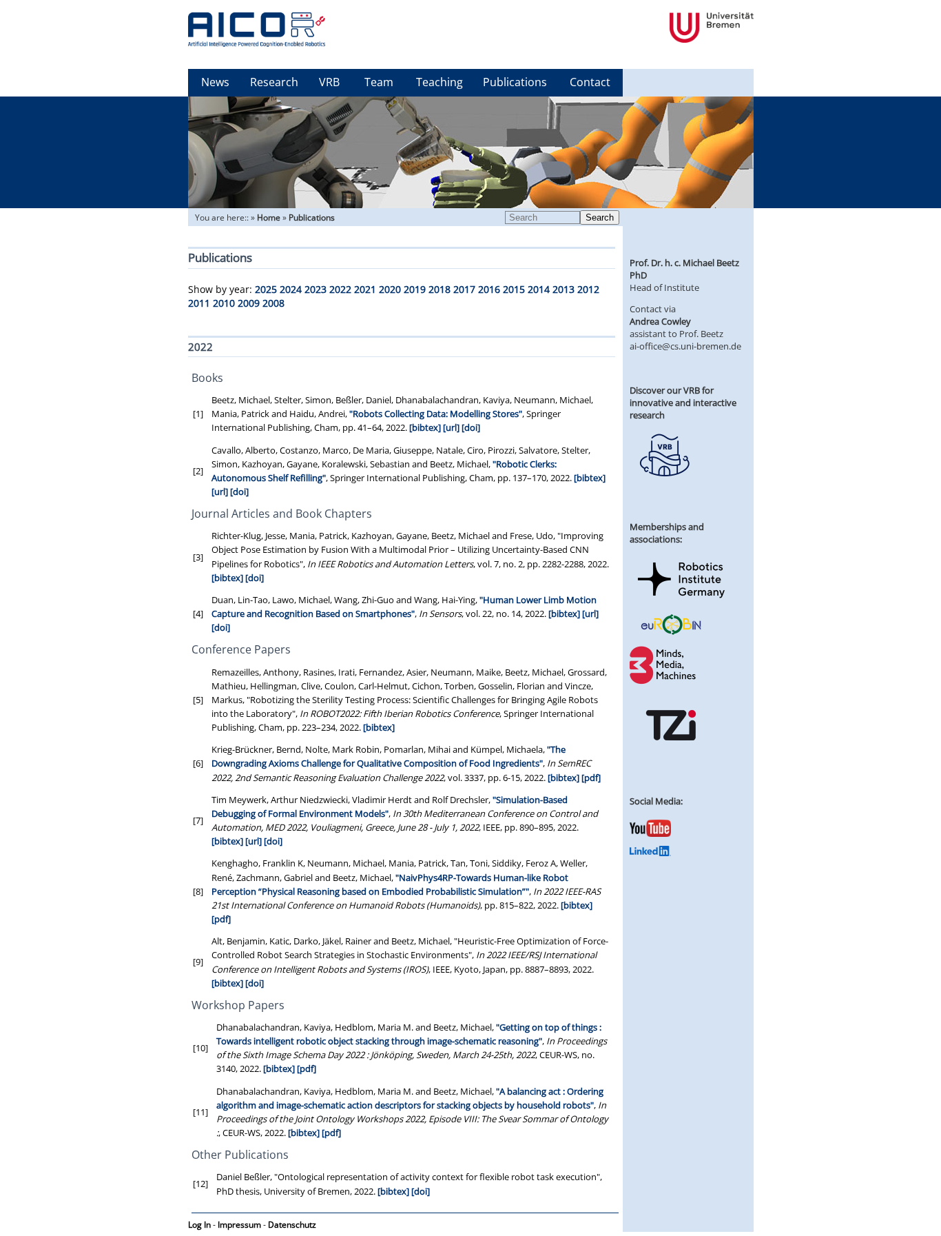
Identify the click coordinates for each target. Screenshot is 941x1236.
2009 (249, 303)
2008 (273, 303)
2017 (464, 289)
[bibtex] (425, 427)
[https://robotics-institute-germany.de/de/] (681, 600)
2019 (415, 289)
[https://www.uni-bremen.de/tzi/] (671, 753)
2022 (340, 289)
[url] (451, 427)
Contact (590, 82)
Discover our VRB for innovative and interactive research (683, 402)
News (215, 82)
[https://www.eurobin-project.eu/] (671, 633)
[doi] (471, 427)
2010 (224, 303)
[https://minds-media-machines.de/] (664, 682)
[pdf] (591, 777)
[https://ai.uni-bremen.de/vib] (664, 486)
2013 (563, 289)
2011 (199, 303)
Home (268, 217)
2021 (365, 289)
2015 (514, 289)
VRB (329, 82)
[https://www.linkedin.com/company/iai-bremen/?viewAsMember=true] (650, 853)
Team (378, 82)
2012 (588, 289)
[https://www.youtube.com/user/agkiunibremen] (650, 833)
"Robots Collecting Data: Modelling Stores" (435, 413)
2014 (539, 289)
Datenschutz (292, 1224)
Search (600, 217)
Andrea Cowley (660, 321)
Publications (515, 82)
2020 (390, 289)
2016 (489, 289)
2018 (439, 289)
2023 (315, 289)
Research (274, 82)
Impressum (239, 1224)
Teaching (439, 82)
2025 (266, 289)
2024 (291, 289)
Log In (199, 1224)
